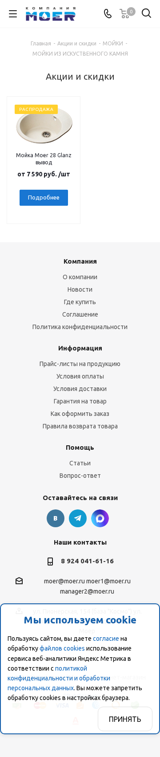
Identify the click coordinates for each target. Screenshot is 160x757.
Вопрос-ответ (80, 475)
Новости (80, 289)
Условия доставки (80, 388)
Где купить (80, 301)
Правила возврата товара (80, 426)
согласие (106, 638)
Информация (80, 348)
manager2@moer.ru (87, 591)
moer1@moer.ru (108, 581)
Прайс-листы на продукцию (80, 363)
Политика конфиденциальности (80, 326)
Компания (80, 261)
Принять (125, 719)
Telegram (78, 518)
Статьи (80, 463)
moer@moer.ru (64, 581)
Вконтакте (55, 518)
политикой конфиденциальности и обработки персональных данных (59, 678)
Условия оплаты (80, 376)
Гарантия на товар (80, 401)
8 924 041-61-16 (87, 561)
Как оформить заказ (80, 413)
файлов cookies (62, 648)
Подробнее (44, 197)
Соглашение (80, 314)
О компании (80, 277)
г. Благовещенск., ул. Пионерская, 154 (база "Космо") (100, 518)
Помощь (80, 447)
